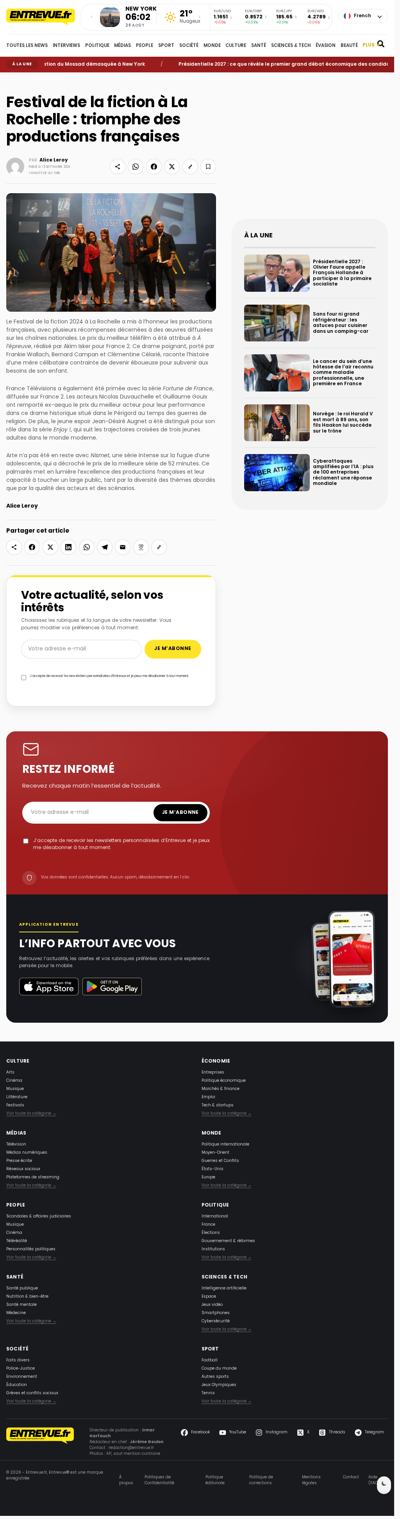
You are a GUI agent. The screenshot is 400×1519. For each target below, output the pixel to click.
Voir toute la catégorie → (31, 1114)
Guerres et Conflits (220, 1161)
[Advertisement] (310, 151)
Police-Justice (20, 1368)
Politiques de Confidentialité (159, 1480)
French (362, 16)
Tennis (208, 1393)
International (215, 1216)
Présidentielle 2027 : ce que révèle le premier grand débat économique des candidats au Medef (279, 64)
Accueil (12, 78)
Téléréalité (16, 1241)
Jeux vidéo (212, 1305)
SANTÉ (258, 46)
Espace (209, 1296)
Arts (10, 1072)
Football (210, 1360)
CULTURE (235, 46)
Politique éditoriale (215, 1480)
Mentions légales (311, 1480)
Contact (351, 1477)
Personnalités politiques (30, 1249)
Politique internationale (225, 1144)
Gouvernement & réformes (228, 1241)
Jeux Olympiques (219, 1385)
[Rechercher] (381, 46)
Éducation (16, 1385)
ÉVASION (326, 46)
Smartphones (216, 1313)
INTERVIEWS (66, 46)
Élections (211, 1233)
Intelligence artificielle (224, 1288)
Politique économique (224, 1080)
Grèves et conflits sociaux (32, 1393)
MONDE (212, 46)
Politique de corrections (261, 1480)
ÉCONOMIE (216, 1061)
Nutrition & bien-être (27, 1296)
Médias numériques (26, 1152)
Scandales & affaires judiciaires (38, 1216)
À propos (126, 1480)
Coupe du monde (219, 1368)
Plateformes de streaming (32, 1177)
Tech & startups (218, 1105)
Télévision (16, 1144)
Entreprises (213, 1072)
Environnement (21, 1377)
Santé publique (22, 1288)
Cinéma (14, 1080)
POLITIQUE (97, 46)
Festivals (15, 1105)
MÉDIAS (122, 46)
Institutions (213, 1249)
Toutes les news (27, 46)
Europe (208, 1177)
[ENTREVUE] (40, 1442)
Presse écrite (19, 1161)
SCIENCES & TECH (291, 46)
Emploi (208, 1097)
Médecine (16, 1313)
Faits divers (18, 1360)
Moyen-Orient (215, 1152)
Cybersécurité (216, 1321)
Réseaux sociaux (23, 1169)
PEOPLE (144, 46)
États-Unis (212, 1169)
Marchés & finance (220, 1089)
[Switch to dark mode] (384, 1485)
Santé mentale (21, 1305)
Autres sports (215, 1377)
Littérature (16, 1097)
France (208, 1224)
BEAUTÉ (349, 46)
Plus (370, 45)
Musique (15, 1089)
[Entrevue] (40, 17)
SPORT (166, 46)
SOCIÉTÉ (188, 46)
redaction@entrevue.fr (131, 1448)
